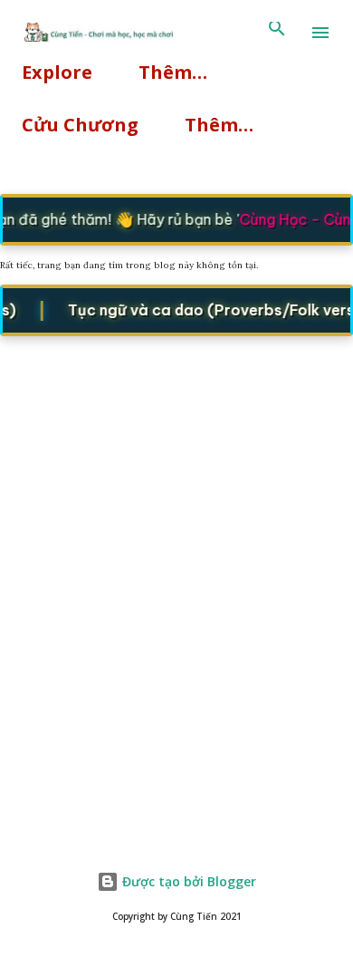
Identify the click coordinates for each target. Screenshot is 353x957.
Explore (57, 72)
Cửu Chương (80, 124)
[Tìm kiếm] (277, 33)
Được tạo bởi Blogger (187, 881)
